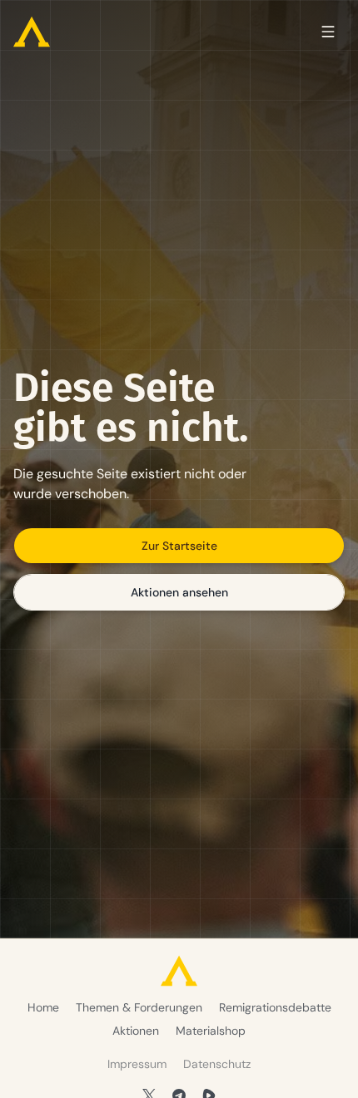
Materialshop (211, 1030)
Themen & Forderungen (139, 1007)
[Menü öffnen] (328, 31)
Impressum (137, 1063)
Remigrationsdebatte (275, 1007)
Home (43, 1007)
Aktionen (135, 1030)
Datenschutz (217, 1063)
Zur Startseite (179, 545)
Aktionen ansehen (179, 592)
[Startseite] (31, 31)
